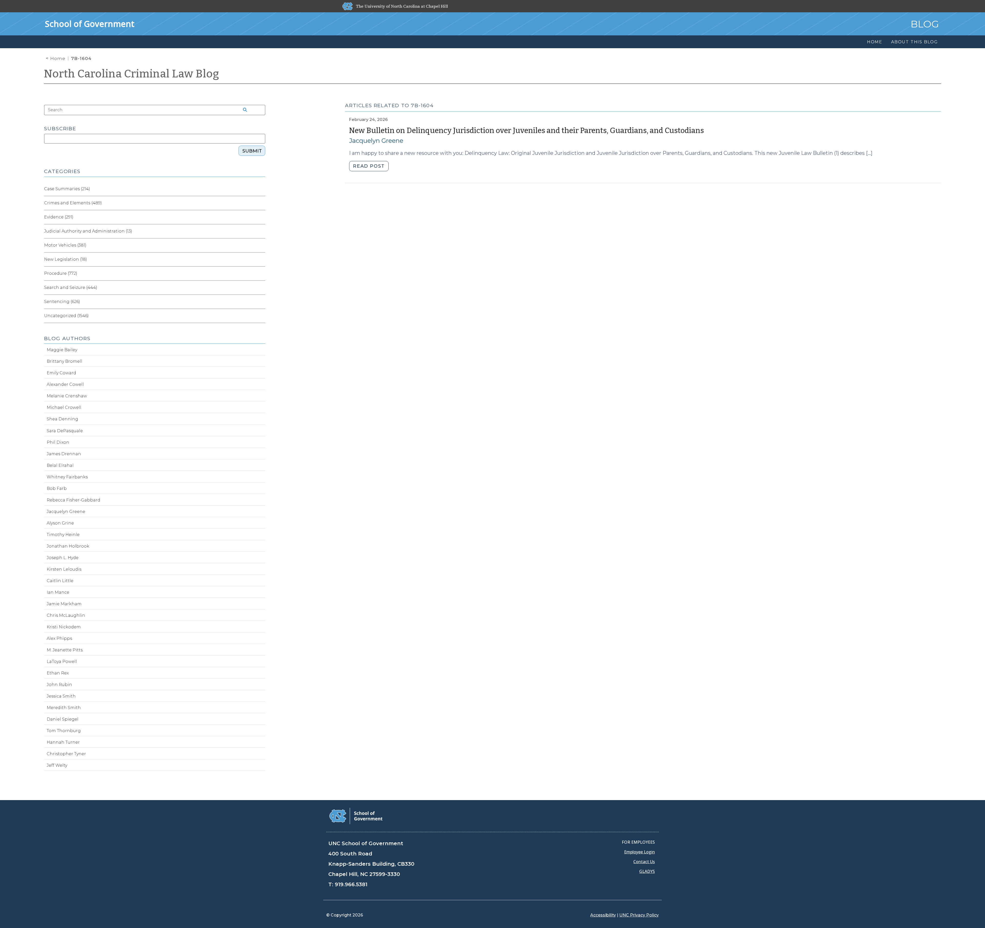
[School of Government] (355, 815)
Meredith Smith (64, 707)
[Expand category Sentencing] (261, 302)
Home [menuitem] (874, 41)
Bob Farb (57, 488)
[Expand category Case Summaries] (261, 189)
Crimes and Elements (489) (73, 202)
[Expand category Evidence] (261, 217)
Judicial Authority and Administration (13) (88, 231)
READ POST (369, 166)
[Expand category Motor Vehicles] (261, 245)
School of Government (89, 23)
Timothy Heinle (63, 534)
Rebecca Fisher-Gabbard (73, 500)
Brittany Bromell (64, 361)
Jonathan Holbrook (68, 546)
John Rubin (59, 684)
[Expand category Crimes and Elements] (261, 203)
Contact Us (644, 861)
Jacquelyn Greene (376, 140)
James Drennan (64, 453)
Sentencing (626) (62, 301)
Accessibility (603, 915)
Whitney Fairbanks (67, 477)
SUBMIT (252, 151)
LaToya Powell (62, 661)
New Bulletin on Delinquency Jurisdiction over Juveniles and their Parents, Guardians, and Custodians (526, 130)
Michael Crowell (64, 407)
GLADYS (647, 871)
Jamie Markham (64, 603)
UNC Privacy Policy (639, 915)
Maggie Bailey (62, 349)
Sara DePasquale (65, 430)
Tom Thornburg (64, 730)
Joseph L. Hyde (62, 557)
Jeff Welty (57, 765)
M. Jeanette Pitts (65, 650)
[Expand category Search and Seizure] (261, 288)
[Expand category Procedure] (261, 273)
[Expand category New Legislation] (261, 259)
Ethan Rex (58, 673)
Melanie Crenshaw (67, 396)
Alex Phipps (59, 638)
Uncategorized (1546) (66, 315)
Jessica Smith (61, 696)
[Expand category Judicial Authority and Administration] (261, 231)
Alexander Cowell (65, 384)
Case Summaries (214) (67, 188)
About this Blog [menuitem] (914, 41)
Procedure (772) (60, 273)
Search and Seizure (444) (70, 287)
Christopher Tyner (66, 753)
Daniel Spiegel (62, 719)
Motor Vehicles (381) (65, 245)
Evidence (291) (58, 217)
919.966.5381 (351, 884)
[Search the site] (243, 110)
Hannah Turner (63, 742)
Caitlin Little (60, 580)
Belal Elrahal (60, 465)
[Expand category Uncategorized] (261, 316)
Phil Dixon (58, 442)
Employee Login (639, 852)
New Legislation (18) (65, 259)
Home (57, 58)
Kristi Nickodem (64, 626)
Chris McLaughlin (66, 615)
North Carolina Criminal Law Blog (131, 73)
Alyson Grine (60, 523)
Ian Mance (58, 592)
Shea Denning (62, 419)
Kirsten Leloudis (64, 569)
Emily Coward (61, 372)
